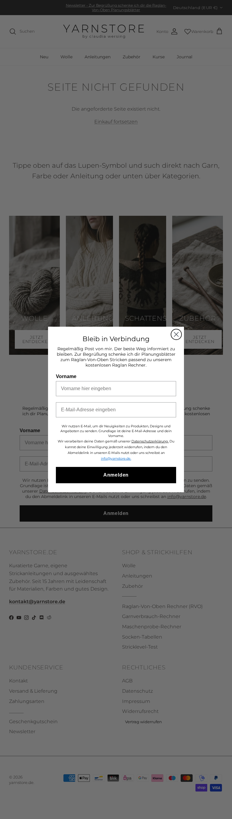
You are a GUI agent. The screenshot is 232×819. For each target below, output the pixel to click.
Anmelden (116, 474)
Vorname (66, 376)
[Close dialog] (176, 334)
